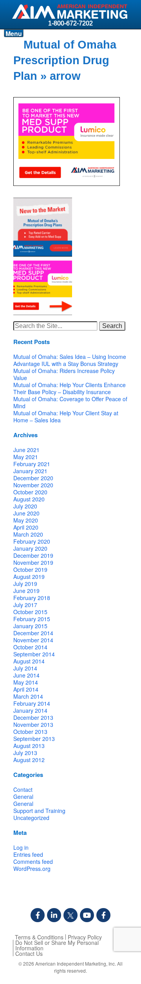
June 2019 (26, 591)
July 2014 (25, 668)
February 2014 (31, 703)
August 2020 (29, 499)
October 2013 (30, 731)
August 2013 (29, 746)
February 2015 (31, 619)
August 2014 (29, 661)
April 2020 (25, 527)
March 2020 (28, 534)
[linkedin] (54, 915)
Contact (23, 789)
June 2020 (26, 513)
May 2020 (25, 520)
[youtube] (87, 915)
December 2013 (33, 717)
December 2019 (33, 555)
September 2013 (34, 739)
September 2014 (34, 654)
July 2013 (25, 753)
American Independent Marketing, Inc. (75, 963)
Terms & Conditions (39, 937)
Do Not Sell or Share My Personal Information (57, 945)
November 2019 (33, 562)
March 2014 (28, 696)
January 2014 (30, 710)
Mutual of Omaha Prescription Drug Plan (64, 60)
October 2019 (30, 569)
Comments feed (33, 861)
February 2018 (31, 598)
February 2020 (31, 541)
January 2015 (30, 626)
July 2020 (25, 506)
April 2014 (25, 689)
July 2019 (25, 584)
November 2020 (33, 485)
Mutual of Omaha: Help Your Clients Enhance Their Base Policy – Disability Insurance (69, 388)
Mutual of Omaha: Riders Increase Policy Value (64, 374)
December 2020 (33, 478)
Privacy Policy (85, 937)
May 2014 (25, 682)
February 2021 (31, 464)
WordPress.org (32, 868)
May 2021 (25, 457)
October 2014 (30, 647)
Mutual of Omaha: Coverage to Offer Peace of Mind (70, 402)
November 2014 (33, 640)
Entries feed (28, 854)
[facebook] (38, 915)
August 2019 (29, 576)
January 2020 (30, 548)
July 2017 (25, 605)
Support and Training (39, 811)
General (23, 796)
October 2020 (30, 492)
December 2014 (33, 633)
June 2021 (26, 450)
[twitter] (70, 915)
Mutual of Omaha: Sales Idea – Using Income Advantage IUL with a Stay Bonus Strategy (69, 360)
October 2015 (30, 612)
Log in (21, 847)
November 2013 (33, 724)
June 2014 (26, 675)
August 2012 (29, 760)
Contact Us (29, 953)
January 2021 (30, 471)
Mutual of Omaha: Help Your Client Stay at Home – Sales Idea (65, 416)
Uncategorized (31, 818)
